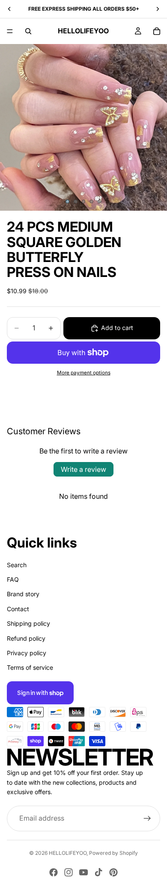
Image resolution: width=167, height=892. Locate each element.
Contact (18, 608)
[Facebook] (53, 872)
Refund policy (26, 638)
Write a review (83, 469)
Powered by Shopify (113, 853)
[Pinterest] (113, 872)
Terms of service (30, 667)
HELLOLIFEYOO (67, 853)
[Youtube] (83, 872)
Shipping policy (28, 623)
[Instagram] (68, 872)
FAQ (13, 579)
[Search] (28, 31)
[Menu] (10, 31)
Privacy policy (26, 652)
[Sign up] (147, 818)
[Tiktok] (98, 872)
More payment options (83, 373)
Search (17, 564)
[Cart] (156, 31)
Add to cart (117, 327)
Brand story (23, 594)
